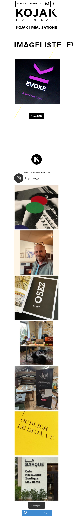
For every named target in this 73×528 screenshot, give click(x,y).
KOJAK (22, 28)
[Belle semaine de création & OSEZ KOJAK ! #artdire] (36, 297)
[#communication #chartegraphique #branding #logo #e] (36, 252)
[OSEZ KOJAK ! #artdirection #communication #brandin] (36, 343)
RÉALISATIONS (44, 28)
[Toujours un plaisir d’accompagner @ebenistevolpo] (36, 388)
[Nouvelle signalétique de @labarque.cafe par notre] (36, 478)
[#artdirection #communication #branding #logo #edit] (36, 207)
